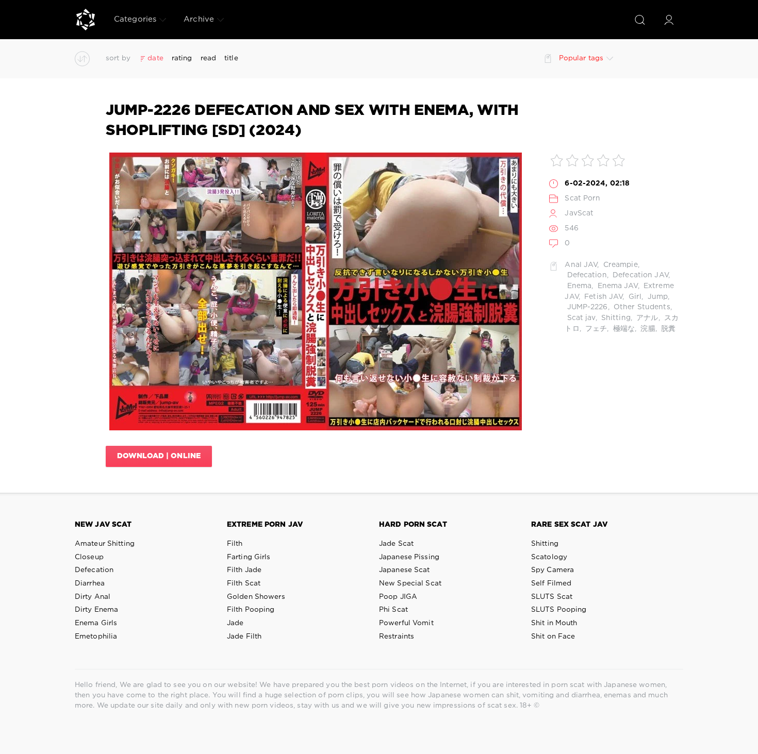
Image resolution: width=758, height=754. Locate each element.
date (155, 58)
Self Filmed (551, 583)
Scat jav (580, 318)
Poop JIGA (398, 597)
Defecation (585, 275)
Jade (235, 623)
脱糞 (667, 329)
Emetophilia (96, 636)
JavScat (579, 213)
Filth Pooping (251, 610)
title (231, 58)
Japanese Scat (404, 570)
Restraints (396, 636)
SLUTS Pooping (559, 610)
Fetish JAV (602, 297)
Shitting (615, 318)
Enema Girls (96, 623)
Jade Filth (244, 636)
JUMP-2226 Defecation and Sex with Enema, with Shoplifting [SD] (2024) (312, 120)
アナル (646, 318)
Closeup (89, 557)
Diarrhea (90, 583)
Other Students (641, 307)
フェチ (595, 329)
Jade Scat (396, 544)
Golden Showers (256, 597)
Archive (199, 19)
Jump (656, 297)
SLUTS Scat (551, 597)
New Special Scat (410, 583)
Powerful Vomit (406, 623)
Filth (235, 544)
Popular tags (581, 58)
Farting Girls (249, 557)
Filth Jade (244, 570)
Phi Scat (393, 610)
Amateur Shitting (105, 544)
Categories (135, 19)
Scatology (549, 557)
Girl (634, 297)
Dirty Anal (92, 597)
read (208, 58)
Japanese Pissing (409, 557)
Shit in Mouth (554, 623)
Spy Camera (552, 570)
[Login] (668, 19)
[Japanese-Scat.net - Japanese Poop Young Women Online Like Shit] (85, 19)
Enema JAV (616, 286)
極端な (623, 329)
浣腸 (646, 329)
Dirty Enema (96, 610)
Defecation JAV (639, 275)
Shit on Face (553, 636)
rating (182, 58)
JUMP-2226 (586, 307)
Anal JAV (581, 265)
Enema (578, 286)
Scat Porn (582, 198)
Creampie (619, 265)
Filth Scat (243, 583)
